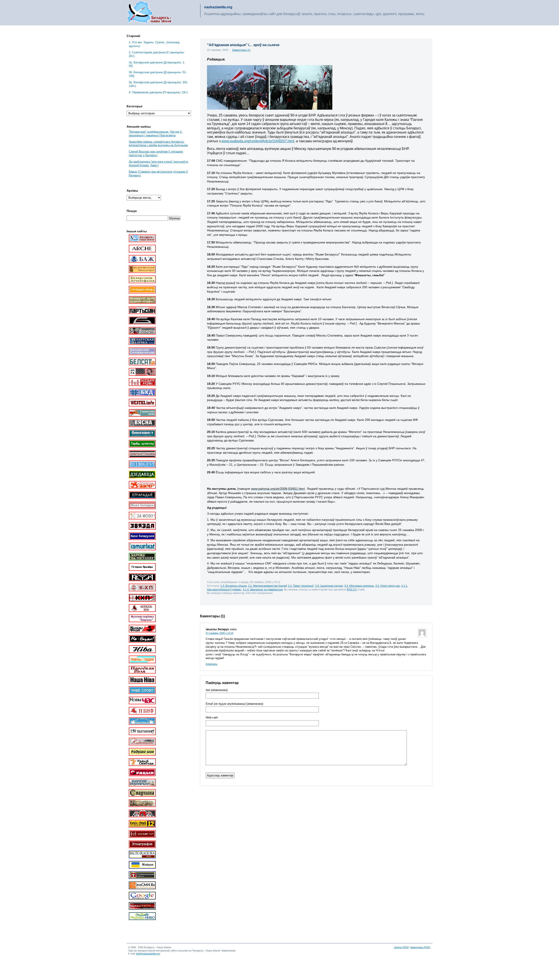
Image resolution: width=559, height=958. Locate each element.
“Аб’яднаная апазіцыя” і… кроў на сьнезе (243, 45)
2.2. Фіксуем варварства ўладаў (267, 585)
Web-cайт (212, 718)
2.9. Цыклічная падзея (329, 585)
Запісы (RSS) (401, 947)
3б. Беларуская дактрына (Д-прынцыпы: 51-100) (157, 74)
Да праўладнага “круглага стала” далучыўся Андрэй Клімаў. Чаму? (158, 163)
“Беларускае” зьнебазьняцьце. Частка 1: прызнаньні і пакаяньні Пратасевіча (155, 133)
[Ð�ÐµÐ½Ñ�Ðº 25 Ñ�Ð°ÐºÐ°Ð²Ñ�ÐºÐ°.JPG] (269, 108)
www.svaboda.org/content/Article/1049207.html (257, 141)
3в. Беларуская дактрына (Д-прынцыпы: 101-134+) (158, 84)
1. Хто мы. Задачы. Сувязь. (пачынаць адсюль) (154, 44)
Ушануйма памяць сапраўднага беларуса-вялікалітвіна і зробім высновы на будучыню (158, 143)
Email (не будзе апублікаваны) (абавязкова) (234, 704)
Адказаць (211, 664)
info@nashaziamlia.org (148, 953)
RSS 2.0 (352, 589)
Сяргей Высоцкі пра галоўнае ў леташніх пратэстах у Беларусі (156, 153)
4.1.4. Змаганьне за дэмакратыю (263, 589)
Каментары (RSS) (420, 947)
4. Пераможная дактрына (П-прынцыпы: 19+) (158, 92)
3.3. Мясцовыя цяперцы (359, 585)
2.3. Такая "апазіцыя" (301, 585)
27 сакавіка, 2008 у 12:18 (219, 633)
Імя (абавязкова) (217, 690)
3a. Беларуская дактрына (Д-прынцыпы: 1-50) (157, 64)
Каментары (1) (241, 50)
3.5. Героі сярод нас (387, 585)
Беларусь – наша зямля (149, 12)
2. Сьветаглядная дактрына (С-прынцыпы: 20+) (157, 54)
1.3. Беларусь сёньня (234, 585)
